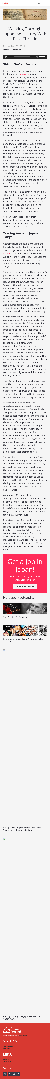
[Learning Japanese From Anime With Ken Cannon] (25, 630)
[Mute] (37, 57)
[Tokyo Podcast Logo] (5, 3)
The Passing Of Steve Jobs (16, 617)
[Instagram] (14, 1074)
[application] (25, 57)
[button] (38, 3)
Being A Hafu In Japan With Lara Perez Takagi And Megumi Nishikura (22, 829)
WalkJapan (8, 253)
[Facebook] (5, 1074)
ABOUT (6, 1059)
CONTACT (7, 1062)
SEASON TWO (8, 1048)
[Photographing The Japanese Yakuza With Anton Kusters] (25, 925)
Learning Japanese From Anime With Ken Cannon (23, 640)
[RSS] (18, 1074)
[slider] (42, 57)
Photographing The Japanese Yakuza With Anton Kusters (24, 1017)
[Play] (6, 57)
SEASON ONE (8, 1046)
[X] (10, 1074)
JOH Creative (23, 1035)
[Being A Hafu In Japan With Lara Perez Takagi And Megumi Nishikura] (25, 736)
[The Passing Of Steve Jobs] (25, 608)
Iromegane (23, 74)
